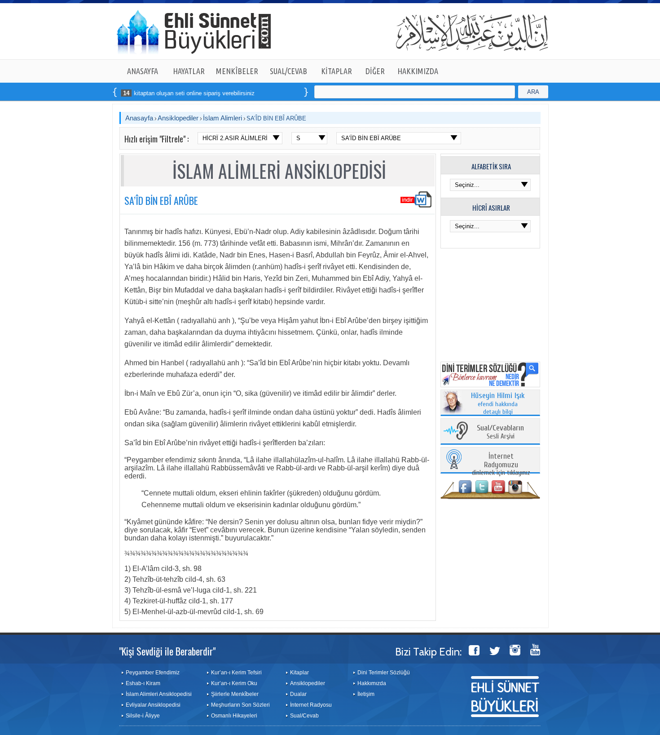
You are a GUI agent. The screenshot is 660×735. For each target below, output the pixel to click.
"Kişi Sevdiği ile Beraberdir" (167, 651)
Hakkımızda (371, 683)
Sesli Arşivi (500, 432)
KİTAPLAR (336, 70)
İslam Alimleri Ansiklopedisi (159, 694)
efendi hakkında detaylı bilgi (498, 404)
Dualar (298, 694)
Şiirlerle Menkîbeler (235, 694)
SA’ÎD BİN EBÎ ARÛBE (276, 118)
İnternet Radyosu (311, 705)
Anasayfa (139, 118)
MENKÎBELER (237, 70)
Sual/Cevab (304, 716)
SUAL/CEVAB (288, 70)
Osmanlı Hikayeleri (234, 716)
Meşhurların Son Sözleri (240, 705)
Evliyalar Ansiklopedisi (153, 705)
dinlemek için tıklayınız (501, 465)
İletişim (365, 694)
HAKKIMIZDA (417, 70)
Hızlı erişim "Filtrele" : (156, 139)
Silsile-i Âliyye (143, 716)
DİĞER (375, 70)
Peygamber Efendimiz (153, 672)
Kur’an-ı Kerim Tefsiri (236, 672)
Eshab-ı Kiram (143, 683)
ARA (533, 92)
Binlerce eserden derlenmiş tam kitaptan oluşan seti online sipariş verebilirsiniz (131, 93)
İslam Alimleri (222, 118)
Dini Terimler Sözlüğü (383, 672)
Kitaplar (299, 672)
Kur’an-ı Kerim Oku (234, 683)
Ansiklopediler (178, 118)
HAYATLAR (189, 70)
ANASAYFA (142, 70)
